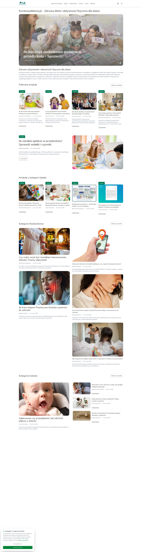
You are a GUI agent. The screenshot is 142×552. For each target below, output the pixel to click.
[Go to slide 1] (117, 62)
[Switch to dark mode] (121, 3)
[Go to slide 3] (120, 63)
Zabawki (92, 3)
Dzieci (86, 3)
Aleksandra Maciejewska (25, 116)
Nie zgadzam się (18, 544)
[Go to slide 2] (118, 62)
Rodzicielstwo (73, 3)
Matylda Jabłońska (23, 313)
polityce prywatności (23, 540)
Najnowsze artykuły (56, 3)
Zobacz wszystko (116, 85)
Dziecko (81, 3)
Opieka (66, 3)
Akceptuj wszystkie (17, 547)
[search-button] (118, 3)
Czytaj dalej (23, 158)
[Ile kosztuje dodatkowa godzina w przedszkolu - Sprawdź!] (71, 40)
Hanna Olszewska (28, 60)
